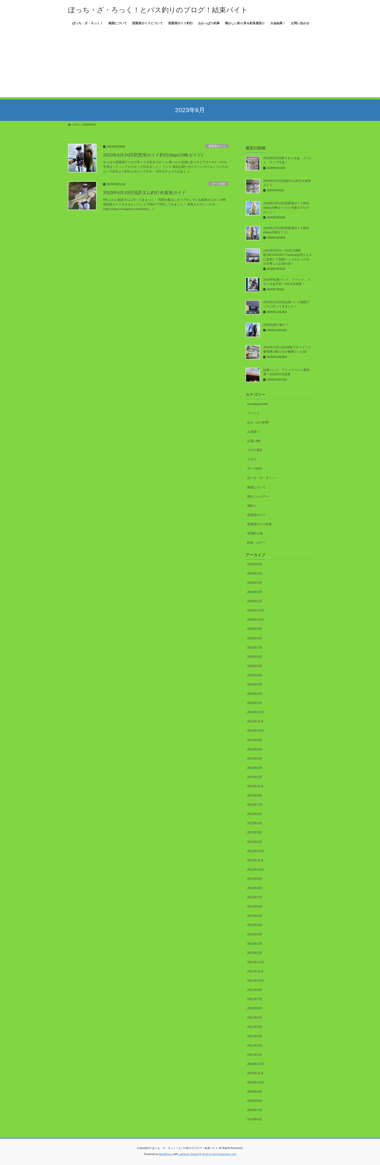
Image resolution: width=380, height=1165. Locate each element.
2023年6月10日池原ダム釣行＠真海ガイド (144, 192)
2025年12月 (255, 610)
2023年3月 (254, 832)
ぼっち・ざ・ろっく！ (262, 477)
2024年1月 (254, 777)
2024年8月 (254, 740)
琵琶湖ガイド (217, 146)
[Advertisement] (190, 66)
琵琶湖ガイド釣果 (259, 524)
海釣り (251, 505)
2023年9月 (254, 795)
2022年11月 (255, 860)
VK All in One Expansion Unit (219, 1154)
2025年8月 (254, 638)
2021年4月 (254, 1026)
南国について (256, 487)
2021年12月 (255, 962)
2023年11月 (255, 786)
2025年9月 (254, 629)
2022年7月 (254, 897)
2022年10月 (255, 869)
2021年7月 (254, 999)
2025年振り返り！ (276, 324)
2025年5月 (254, 666)
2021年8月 (254, 990)
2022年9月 (254, 879)
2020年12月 (255, 1064)
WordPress (165, 1154)
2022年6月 (254, 906)
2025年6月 (254, 656)
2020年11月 (255, 1073)
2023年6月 (254, 814)
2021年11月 (255, 971)
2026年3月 (254, 592)
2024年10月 (255, 730)
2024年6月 (254, 749)
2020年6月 (254, 1119)
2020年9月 (254, 1091)
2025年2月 (254, 693)
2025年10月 (255, 619)
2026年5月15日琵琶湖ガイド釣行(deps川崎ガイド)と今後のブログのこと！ (286, 207)
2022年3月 (254, 934)
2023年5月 (254, 823)
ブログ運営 (255, 450)
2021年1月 (254, 1054)
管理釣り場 (255, 533)
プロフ (251, 459)
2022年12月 (255, 851)
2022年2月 (254, 943)
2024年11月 (255, 721)
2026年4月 (254, 582)
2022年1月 (254, 953)
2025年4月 (254, 675)
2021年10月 (255, 980)
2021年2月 (254, 1045)
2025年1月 (254, 703)
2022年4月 (254, 925)
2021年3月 (254, 1036)
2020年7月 (254, 1110)
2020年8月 (254, 1101)
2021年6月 (254, 1008)
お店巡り (253, 431)
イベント (253, 413)
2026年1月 (254, 601)
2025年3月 (254, 684)
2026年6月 (254, 564)
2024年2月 (254, 767)
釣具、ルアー (256, 542)
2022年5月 (254, 915)
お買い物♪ (254, 441)
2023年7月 (254, 804)
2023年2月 (254, 842)
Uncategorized (257, 404)
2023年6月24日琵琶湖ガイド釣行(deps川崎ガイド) (153, 155)
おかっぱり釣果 (258, 422)
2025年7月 (254, 647)
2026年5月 (254, 573)
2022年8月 (254, 888)
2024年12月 (255, 712)
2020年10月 (255, 1082)
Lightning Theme (188, 1154)
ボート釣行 (218, 183)
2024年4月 (254, 758)
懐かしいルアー (258, 496)
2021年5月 (254, 1017)
